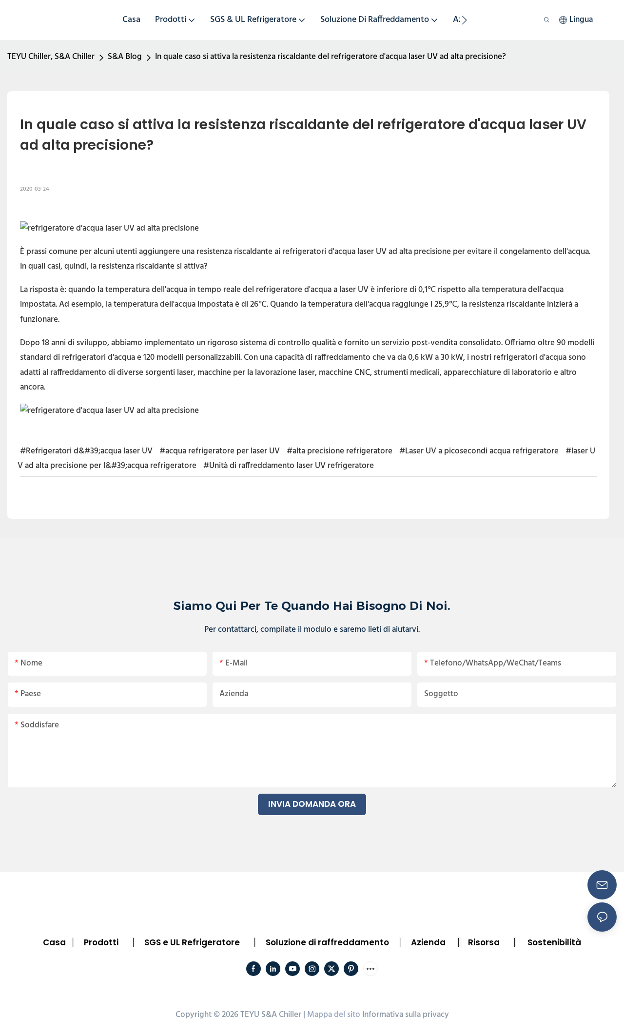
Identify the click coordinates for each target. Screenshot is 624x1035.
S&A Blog (125, 56)
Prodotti (101, 942)
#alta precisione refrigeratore (339, 451)
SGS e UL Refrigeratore (192, 942)
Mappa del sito (333, 1014)
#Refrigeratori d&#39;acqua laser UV (86, 451)
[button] (464, 20)
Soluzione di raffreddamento (327, 942)
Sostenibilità (554, 942)
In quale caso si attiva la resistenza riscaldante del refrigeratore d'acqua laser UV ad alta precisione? (330, 56)
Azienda (428, 942)
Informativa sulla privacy (405, 1014)
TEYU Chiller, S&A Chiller (51, 56)
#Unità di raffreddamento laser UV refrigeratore (288, 465)
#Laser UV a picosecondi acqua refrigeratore (479, 451)
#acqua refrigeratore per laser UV (219, 451)
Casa (54, 942)
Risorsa (484, 942)
